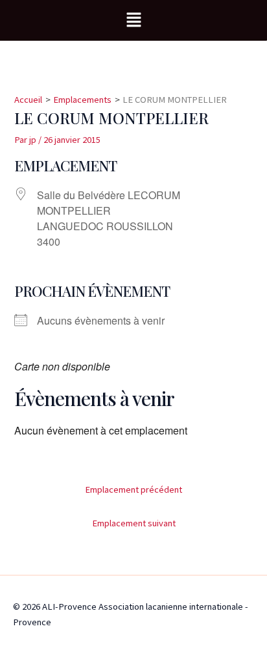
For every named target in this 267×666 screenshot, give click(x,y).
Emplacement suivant (134, 523)
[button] (133, 20)
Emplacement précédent (133, 489)
